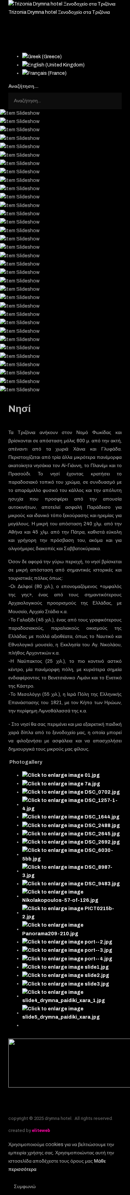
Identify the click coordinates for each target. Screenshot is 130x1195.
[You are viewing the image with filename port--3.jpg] (67, 950)
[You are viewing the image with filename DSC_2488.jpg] (71, 825)
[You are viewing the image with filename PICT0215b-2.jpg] (72, 912)
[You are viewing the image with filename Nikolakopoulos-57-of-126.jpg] (72, 896)
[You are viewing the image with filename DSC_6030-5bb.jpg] (72, 854)
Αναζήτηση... (23, 86)
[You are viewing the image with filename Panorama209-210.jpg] (72, 929)
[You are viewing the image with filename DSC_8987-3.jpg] (72, 871)
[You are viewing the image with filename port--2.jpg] (67, 942)
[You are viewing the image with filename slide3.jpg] (65, 983)
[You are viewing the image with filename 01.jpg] (61, 775)
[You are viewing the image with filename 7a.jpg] (61, 783)
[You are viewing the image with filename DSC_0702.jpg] (71, 792)
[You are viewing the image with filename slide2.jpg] (65, 975)
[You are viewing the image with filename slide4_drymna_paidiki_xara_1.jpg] (72, 996)
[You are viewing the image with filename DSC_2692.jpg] (71, 842)
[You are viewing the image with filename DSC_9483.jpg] (71, 883)
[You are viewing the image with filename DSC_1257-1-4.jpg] (72, 804)
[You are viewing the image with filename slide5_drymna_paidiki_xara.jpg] (72, 1013)
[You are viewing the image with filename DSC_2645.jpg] (71, 833)
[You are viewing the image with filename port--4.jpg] (67, 958)
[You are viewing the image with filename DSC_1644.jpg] (71, 817)
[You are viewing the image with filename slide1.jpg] (65, 967)
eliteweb (41, 1130)
